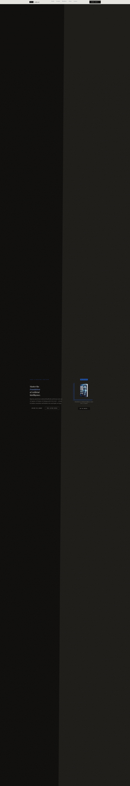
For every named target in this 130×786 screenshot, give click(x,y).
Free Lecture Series (52, 408)
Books (52, 1)
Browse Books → (95, 2)
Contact (75, 1)
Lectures (58, 1)
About (70, 1)
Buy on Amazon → (84, 408)
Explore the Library (37, 408)
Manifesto (64, 1)
